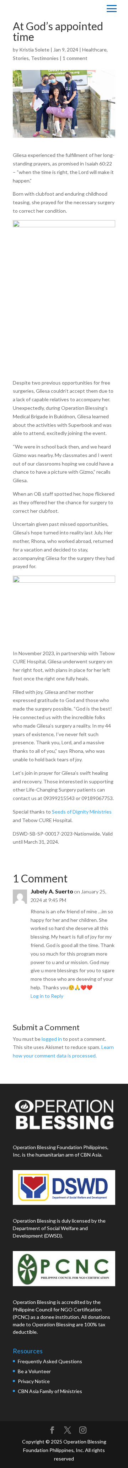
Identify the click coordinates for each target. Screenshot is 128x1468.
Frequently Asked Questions (50, 1361)
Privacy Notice (34, 1381)
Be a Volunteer (34, 1371)
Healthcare (94, 50)
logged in (52, 1039)
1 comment (75, 58)
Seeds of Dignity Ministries (82, 812)
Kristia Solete (34, 50)
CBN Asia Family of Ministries (50, 1391)
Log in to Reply (47, 996)
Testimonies (45, 58)
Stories (21, 58)
